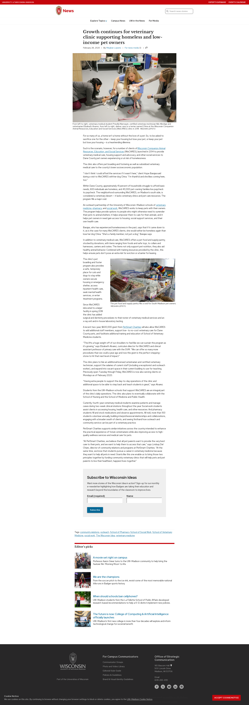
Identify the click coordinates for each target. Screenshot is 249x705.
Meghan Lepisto (113, 47)
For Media (154, 20)
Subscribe (95, 510)
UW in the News (137, 20)
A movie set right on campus (110, 557)
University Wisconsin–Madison (18, 2)
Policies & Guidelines (112, 675)
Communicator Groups (113, 662)
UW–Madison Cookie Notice (139, 699)
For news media (132, 47)
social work (89, 535)
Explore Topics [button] (97, 20)
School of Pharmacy (119, 532)
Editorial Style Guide (112, 670)
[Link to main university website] (73, 661)
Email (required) (96, 495)
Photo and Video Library (114, 666)
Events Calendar (237, 2)
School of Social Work (140, 532)
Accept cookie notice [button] (226, 697)
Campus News (118, 20)
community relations (89, 532)
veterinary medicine (125, 535)
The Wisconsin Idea (105, 535)
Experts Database (217, 2)
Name (130, 495)
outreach (104, 532)
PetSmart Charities (132, 327)
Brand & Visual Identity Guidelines (118, 679)
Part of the (72, 679)
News (68, 10)
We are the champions (106, 577)
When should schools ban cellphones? (115, 596)
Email (157, 677)
